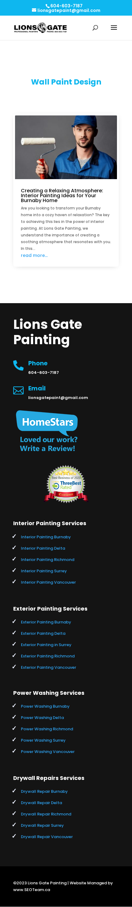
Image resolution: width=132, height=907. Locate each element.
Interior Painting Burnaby (46, 537)
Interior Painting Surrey (44, 571)
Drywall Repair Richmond (46, 814)
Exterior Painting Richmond (48, 656)
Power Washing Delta (42, 718)
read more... (34, 255)
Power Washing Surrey (43, 740)
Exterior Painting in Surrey (46, 645)
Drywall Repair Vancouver (47, 837)
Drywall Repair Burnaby (44, 791)
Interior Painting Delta (43, 548)
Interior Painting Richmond (47, 560)
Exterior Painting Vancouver (48, 667)
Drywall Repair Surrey (42, 825)
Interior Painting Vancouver (48, 582)
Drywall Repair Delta (41, 803)
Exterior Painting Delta (43, 633)
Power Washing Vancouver (48, 752)
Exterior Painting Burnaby (46, 622)
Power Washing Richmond (47, 729)
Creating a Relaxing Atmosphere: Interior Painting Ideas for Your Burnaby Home (62, 195)
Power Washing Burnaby (45, 706)
